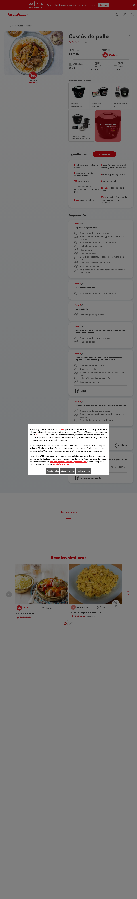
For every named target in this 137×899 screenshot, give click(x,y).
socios (61, 429)
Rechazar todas (83, 471)
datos (39, 435)
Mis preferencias (68, 471)
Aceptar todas (53, 471)
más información (60, 464)
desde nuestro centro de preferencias (68, 461)
